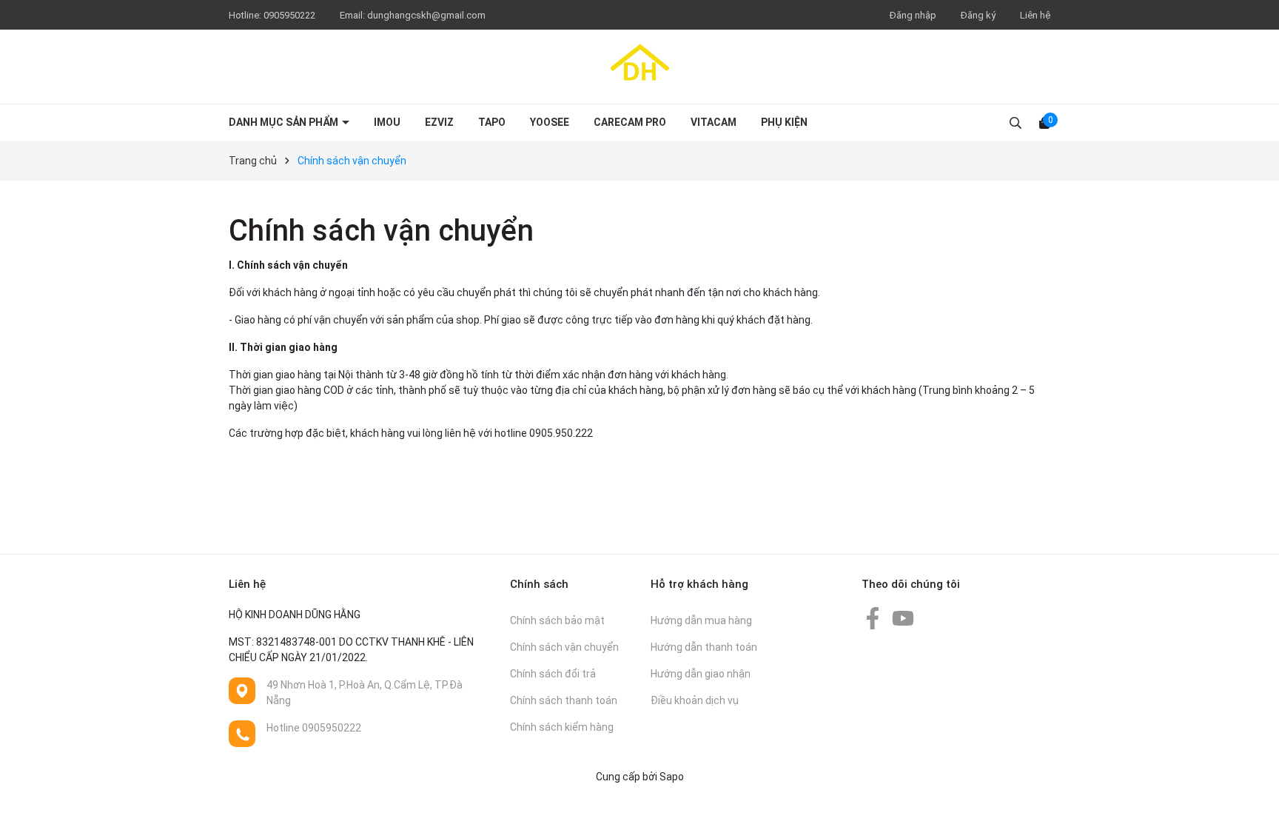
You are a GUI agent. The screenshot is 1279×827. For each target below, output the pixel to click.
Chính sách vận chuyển (381, 230)
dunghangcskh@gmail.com (426, 15)
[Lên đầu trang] (1253, 801)
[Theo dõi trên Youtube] (903, 617)
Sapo (671, 777)
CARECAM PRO (630, 122)
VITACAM (713, 122)
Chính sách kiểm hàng (562, 727)
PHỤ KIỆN (784, 122)
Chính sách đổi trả (553, 674)
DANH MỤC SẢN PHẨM (284, 122)
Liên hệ (1035, 15)
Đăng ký (978, 15)
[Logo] (639, 67)
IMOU (387, 122)
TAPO (492, 122)
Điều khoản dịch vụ (695, 700)
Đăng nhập (913, 15)
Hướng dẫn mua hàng (701, 620)
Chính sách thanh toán (563, 700)
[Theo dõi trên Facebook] (874, 617)
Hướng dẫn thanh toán (704, 647)
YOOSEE (549, 122)
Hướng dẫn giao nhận (701, 674)
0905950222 (290, 15)
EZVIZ (439, 122)
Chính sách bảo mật (557, 620)
